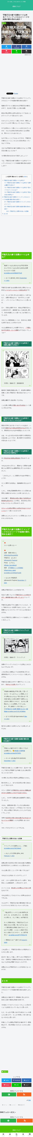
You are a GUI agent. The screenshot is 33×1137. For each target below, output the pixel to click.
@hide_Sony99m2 (10, 565)
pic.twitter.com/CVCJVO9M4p (16, 711)
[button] (29, 540)
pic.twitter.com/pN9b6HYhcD (13, 273)
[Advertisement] (16, 73)
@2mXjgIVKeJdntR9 (11, 555)
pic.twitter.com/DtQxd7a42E (12, 573)
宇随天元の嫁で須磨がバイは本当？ (13, 180)
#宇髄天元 (9, 709)
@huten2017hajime (10, 560)
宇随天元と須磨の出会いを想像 (17, 211)
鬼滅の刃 (5, 1071)
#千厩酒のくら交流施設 (15, 568)
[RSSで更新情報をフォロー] (24, 1094)
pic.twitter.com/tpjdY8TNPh (12, 753)
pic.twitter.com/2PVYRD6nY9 (18, 935)
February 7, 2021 (9, 856)
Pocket (16, 93)
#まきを (23, 709)
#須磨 (14, 709)
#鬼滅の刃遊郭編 (19, 751)
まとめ (5, 213)
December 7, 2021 (10, 761)
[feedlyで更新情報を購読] (9, 1094)
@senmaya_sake (9, 570)
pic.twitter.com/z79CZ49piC (12, 848)
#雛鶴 (18, 709)
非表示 (25, 176)
